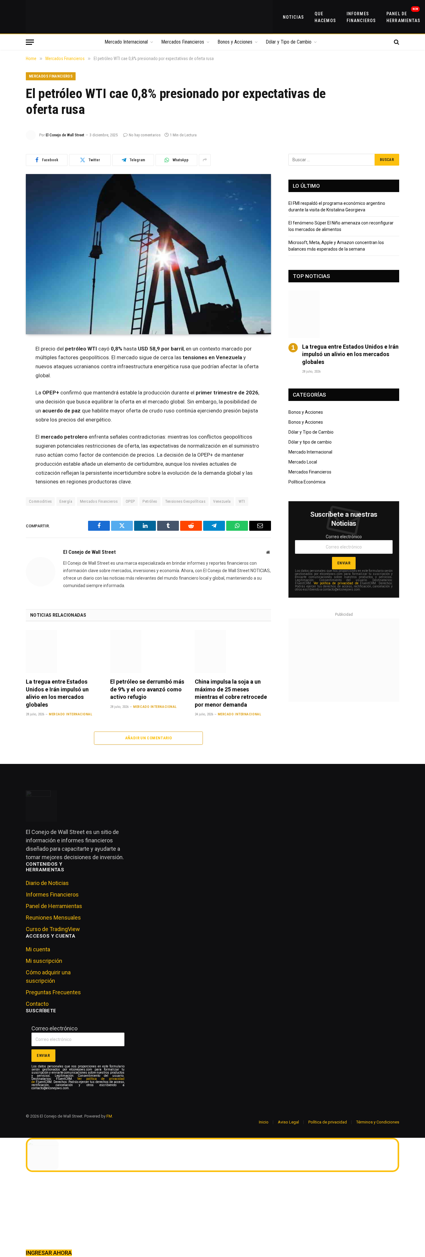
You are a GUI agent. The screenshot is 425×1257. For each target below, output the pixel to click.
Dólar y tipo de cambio (310, 442)
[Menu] (30, 42)
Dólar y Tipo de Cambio (288, 42)
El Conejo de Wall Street (65, 135)
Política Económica (306, 481)
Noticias (293, 17)
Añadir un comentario (148, 738)
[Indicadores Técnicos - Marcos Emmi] (343, 660)
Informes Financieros (361, 17)
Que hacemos (325, 17)
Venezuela (222, 501)
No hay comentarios (145, 135)
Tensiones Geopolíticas (185, 501)
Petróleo (149, 501)
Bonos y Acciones (234, 42)
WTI (242, 501)
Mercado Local (302, 461)
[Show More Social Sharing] (205, 160)
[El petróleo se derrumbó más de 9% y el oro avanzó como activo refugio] (148, 651)
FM (109, 1116)
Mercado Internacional (126, 42)
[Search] (396, 42)
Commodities (40, 501)
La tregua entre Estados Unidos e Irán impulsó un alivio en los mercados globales (57, 693)
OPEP (130, 501)
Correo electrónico (344, 536)
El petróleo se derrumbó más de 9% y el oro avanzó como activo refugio (147, 689)
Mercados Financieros (182, 42)
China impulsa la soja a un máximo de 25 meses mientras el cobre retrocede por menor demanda (231, 693)
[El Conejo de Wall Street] (149, 17)
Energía (65, 501)
